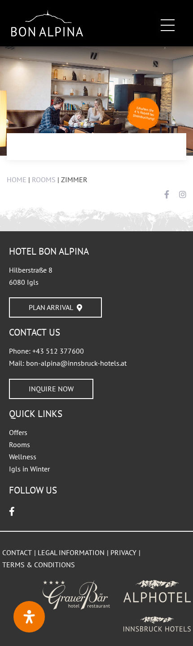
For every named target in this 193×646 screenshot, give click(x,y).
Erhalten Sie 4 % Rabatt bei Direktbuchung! (143, 113)
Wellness (22, 456)
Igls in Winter (29, 468)
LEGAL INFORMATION (71, 552)
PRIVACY (123, 552)
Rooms (19, 444)
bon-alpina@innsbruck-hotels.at (76, 363)
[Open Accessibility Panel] (29, 617)
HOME (16, 179)
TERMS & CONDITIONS (38, 564)
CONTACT (17, 552)
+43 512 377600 (58, 350)
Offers (18, 432)
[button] (168, 25)
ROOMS (44, 179)
